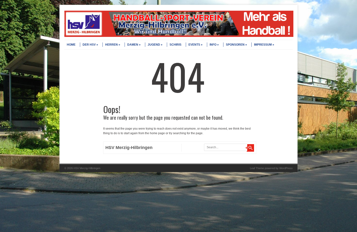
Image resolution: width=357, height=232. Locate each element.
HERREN (111, 44)
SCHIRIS (175, 44)
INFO (213, 44)
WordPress (286, 168)
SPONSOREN (235, 44)
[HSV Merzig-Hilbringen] (178, 36)
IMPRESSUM (263, 44)
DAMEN (132, 44)
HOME (71, 44)
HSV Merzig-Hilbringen (129, 147)
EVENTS (194, 44)
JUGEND (154, 44)
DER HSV (89, 44)
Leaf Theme (257, 168)
